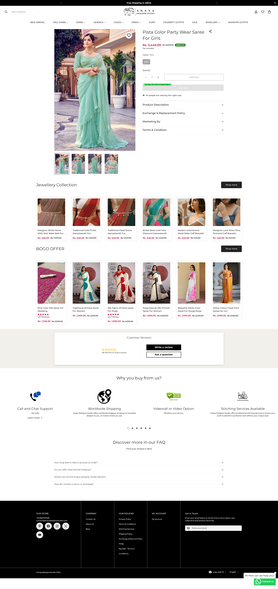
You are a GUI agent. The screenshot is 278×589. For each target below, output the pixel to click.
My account (157, 519)
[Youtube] (39, 534)
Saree (79, 22)
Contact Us (90, 519)
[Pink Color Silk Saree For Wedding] (51, 283)
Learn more (34, 417)
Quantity (146, 70)
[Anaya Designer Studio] (139, 12)
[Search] (6, 12)
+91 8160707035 (43, 518)
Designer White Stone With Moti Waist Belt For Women (50, 232)
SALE (194, 22)
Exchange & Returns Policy (130, 539)
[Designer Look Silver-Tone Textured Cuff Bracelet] (226, 212)
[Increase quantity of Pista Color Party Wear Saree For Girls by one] (158, 77)
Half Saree (59, 22)
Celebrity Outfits (173, 22)
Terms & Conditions (127, 524)
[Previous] (61, 3)
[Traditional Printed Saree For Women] (86, 283)
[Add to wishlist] (129, 35)
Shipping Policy (125, 534)
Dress (135, 22)
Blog (88, 529)
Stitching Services (126, 529)
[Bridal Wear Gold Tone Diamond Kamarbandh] (156, 212)
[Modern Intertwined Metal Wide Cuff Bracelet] (191, 212)
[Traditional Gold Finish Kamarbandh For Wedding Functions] (86, 212)
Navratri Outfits (238, 22)
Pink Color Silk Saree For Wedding (50, 309)
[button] (269, 12)
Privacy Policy (125, 519)
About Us (90, 524)
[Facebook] (48, 526)
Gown (117, 22)
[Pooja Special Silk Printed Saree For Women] (156, 283)
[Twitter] (65, 526)
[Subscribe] (238, 528)
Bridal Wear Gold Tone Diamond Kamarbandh (155, 232)
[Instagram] (57, 526)
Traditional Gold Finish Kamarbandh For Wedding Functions (84, 232)
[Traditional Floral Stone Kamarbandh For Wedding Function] (121, 212)
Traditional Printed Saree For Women (86, 309)
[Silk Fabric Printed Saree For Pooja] (121, 283)
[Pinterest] (39, 526)
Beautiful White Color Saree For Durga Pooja (189, 309)
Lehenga (98, 22)
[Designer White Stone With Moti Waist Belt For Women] (51, 212)
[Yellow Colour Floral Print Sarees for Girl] (226, 283)
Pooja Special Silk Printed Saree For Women (156, 309)
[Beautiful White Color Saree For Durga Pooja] (191, 283)
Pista (146, 62)
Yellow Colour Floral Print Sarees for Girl (226, 309)
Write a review (164, 347)
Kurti (152, 22)
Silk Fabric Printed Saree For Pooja (121, 309)
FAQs (121, 544)
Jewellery (211, 22)
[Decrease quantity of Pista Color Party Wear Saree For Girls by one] (146, 77)
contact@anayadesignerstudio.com (51, 520)
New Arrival (37, 22)
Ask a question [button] (164, 354)
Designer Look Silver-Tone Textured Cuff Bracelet (226, 232)
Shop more (231, 185)
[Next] (217, 3)
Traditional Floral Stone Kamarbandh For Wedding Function (120, 232)
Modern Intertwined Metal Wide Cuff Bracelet (191, 232)
